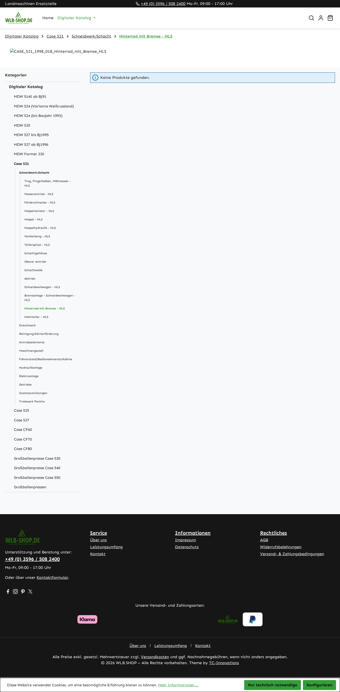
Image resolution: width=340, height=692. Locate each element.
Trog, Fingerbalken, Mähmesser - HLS (47, 183)
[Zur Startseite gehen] (18, 18)
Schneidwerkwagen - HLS (42, 287)
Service (98, 533)
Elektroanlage (29, 376)
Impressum (185, 540)
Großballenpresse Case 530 (37, 458)
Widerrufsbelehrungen (280, 546)
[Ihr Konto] (321, 18)
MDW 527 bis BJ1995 (31, 135)
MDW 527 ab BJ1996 (31, 144)
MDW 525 (22, 125)
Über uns (98, 540)
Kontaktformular (52, 577)
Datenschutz (187, 546)
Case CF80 (23, 448)
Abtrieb (29, 278)
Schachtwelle (33, 270)
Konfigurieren (319, 685)
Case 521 (21, 163)
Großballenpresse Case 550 (37, 477)
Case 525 (21, 410)
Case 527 (21, 420)
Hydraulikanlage (30, 367)
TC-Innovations (224, 662)
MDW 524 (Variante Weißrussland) (44, 106)
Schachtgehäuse (35, 253)
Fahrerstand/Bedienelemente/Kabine (45, 359)
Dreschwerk (27, 325)
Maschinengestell (31, 350)
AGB (264, 540)
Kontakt (98, 553)
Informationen (193, 533)
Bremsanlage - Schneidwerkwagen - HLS (49, 298)
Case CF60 (23, 429)
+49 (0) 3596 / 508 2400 (163, 3)
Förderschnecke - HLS (39, 202)
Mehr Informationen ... (178, 685)
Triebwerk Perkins (32, 401)
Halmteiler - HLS (36, 317)
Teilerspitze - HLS (37, 245)
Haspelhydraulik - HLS (40, 228)
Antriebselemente (32, 342)
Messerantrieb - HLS (38, 194)
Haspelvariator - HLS (39, 211)
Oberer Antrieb (35, 261)
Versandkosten (155, 656)
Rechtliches (273, 533)
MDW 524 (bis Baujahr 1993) (38, 115)
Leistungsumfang (106, 546)
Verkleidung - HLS (37, 236)
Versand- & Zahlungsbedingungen (292, 553)
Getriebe (25, 384)
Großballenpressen (30, 487)
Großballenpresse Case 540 (37, 468)
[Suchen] (311, 18)
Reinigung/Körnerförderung (38, 334)
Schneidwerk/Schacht (34, 172)
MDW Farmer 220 (29, 154)
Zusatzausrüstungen (33, 393)
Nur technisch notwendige (272, 685)
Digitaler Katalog (26, 86)
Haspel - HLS (33, 219)
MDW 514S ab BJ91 (30, 96)
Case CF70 (23, 439)
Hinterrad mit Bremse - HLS (44, 308)
